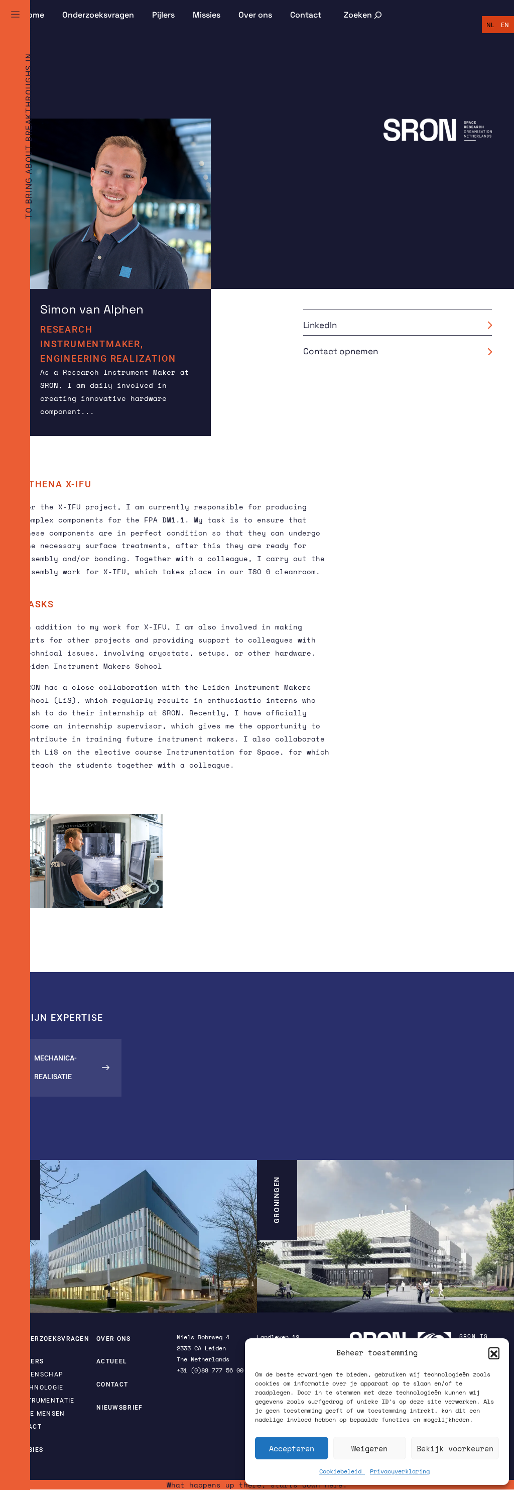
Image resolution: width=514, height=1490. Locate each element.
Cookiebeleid (342, 1471)
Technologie (40, 1387)
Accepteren (291, 1448)
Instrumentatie (45, 1400)
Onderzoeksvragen (98, 15)
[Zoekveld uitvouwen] (363, 15)
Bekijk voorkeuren (455, 1448)
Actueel (111, 1361)
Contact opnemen (340, 351)
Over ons (255, 15)
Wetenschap (39, 1374)
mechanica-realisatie (55, 1067)
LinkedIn (320, 325)
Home (33, 15)
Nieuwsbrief (119, 1407)
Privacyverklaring (400, 1471)
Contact (305, 15)
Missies (206, 15)
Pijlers (163, 15)
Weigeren (369, 1448)
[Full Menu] (15, 26)
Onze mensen (40, 1413)
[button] (494, 1353)
